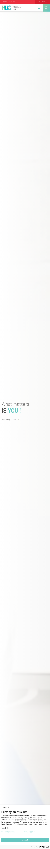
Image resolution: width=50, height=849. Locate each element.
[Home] (11, 7)
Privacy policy (29, 832)
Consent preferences (9, 832)
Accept (25, 840)
